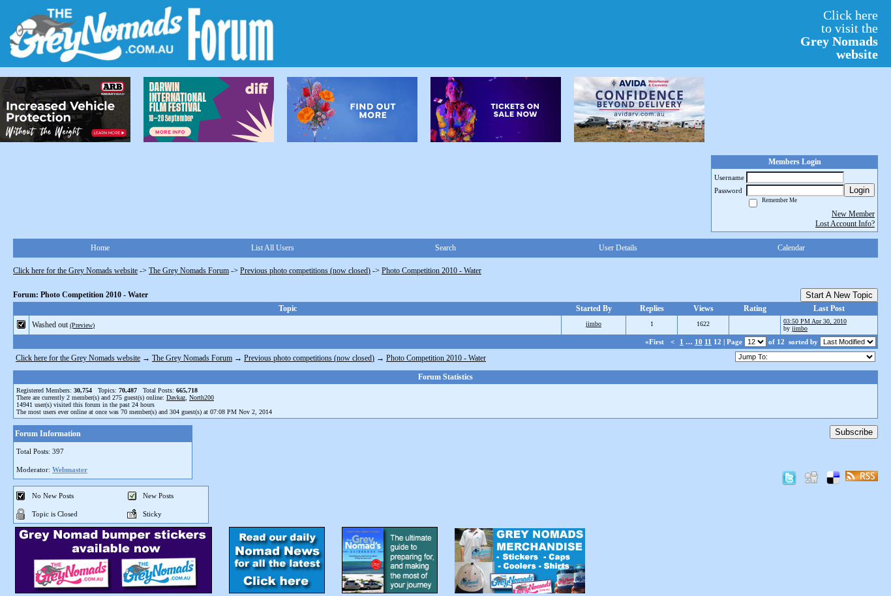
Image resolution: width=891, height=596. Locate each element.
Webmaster (69, 469)
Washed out (50, 324)
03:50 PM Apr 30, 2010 (815, 321)
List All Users (272, 247)
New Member (853, 213)
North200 (201, 397)
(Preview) (82, 325)
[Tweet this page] (789, 477)
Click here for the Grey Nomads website (75, 270)
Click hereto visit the (839, 34)
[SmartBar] (65, 109)
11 (708, 342)
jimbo (593, 323)
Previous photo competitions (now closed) (305, 270)
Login (859, 190)
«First (655, 342)
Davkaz (175, 397)
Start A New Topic (839, 295)
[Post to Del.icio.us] (833, 477)
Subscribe (854, 432)
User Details (618, 247)
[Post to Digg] (811, 477)
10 (698, 342)
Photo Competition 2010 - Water (431, 270)
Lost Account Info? (845, 223)
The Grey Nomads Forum (189, 270)
